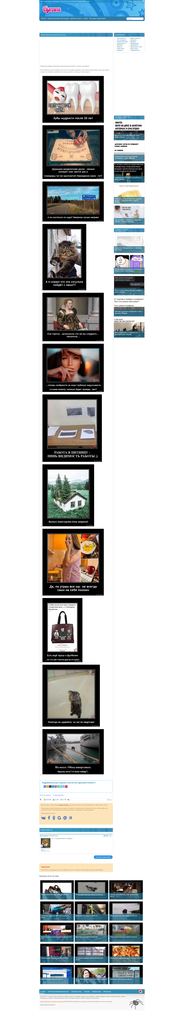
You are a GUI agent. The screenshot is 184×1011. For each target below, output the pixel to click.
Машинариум (44, 835)
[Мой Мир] (53, 786)
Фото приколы (121, 38)
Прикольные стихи (136, 47)
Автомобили (134, 45)
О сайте (43, 991)
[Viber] (55, 786)
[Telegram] (63, 786)
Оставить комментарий (103, 857)
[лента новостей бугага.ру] (144, 1)
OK (76, 1)
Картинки (120, 45)
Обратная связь (138, 1)
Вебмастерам (96, 991)
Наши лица (120, 48)
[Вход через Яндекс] (71, 819)
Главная (43, 18)
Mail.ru (83, 1)
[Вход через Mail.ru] (66, 819)
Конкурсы (120, 50)
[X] (50, 786)
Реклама (131, 1)
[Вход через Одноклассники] (54, 819)
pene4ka (56, 799)
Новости (119, 47)
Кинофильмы (134, 43)
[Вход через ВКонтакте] (44, 819)
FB (74, 1)
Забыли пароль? (48, 1)
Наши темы (134, 48)
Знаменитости (121, 43)
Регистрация (56, 1)
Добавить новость (76, 18)
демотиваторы (59, 795)
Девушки (133, 41)
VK (72, 1)
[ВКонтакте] (45, 786)
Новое (86, 18)
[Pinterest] (66, 786)
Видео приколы (135, 38)
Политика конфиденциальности (58, 991)
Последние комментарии (97, 18)
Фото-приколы (46, 795)
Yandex (88, 1)
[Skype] (61, 786)
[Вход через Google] (60, 819)
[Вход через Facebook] (50, 819)
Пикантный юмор (122, 41)
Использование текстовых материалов (52, 1001)
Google (79, 1)
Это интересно (121, 40)
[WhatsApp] (58, 786)
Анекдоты (133, 40)
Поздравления (135, 50)
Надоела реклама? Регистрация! (58, 18)
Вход (42, 1)
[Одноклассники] (47, 786)
